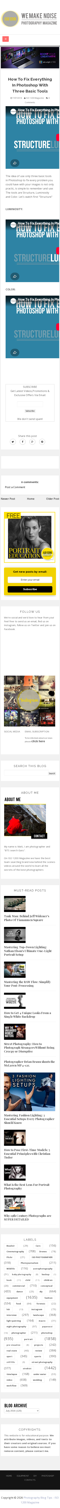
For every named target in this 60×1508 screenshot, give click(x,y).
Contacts (29, 1480)
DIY (35, 1476)
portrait (28, 1339)
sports (37, 1356)
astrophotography (42, 1268)
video (9, 1380)
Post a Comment (15, 487)
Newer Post (8, 498)
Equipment (23, 1476)
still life (11, 1362)
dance (19, 1291)
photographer (19, 1333)
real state (12, 1350)
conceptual (46, 1286)
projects (38, 1345)
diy (41, 1291)
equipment (12, 1298)
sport (9, 1356)
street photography (42, 1362)
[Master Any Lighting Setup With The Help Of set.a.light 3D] (30, 57)
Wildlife (11, 1268)
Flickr (9, 1257)
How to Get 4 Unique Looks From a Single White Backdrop (27, 1014)
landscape (38, 1315)
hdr (8, 1309)
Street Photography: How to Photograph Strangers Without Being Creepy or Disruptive (29, 1047)
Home (30, 498)
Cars (38, 1245)
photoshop (46, 1333)
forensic (40, 1303)
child (27, 1280)
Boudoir (11, 1245)
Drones (43, 1251)
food (18, 1303)
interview (11, 1315)
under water (39, 1374)
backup (45, 1274)
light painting (14, 1321)
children (48, 1280)
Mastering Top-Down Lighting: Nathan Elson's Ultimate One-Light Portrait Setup (28, 950)
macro (42, 1321)
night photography (16, 1326)
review (38, 1350)
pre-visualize (13, 1345)
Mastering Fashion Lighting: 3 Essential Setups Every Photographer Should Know (29, 1119)
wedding (37, 1380)
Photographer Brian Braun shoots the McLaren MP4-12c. (29, 1063)
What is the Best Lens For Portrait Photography (26, 1186)
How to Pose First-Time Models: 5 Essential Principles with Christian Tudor (27, 1153)
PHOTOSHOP (48, 1476)
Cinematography (15, 1251)
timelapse (12, 1374)
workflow (11, 1385)
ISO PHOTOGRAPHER (42, 1257)
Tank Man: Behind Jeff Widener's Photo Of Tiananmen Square (26, 918)
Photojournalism (29, 1263)
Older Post (52, 498)
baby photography (21, 1274)
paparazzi (47, 1326)
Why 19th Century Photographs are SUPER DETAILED (27, 1217)
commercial (18, 1286)
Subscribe (30, 589)
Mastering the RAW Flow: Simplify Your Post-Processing (27, 983)
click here (38, 741)
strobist (27, 1368)
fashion (48, 1298)
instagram (36, 1309)
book (9, 1280)
